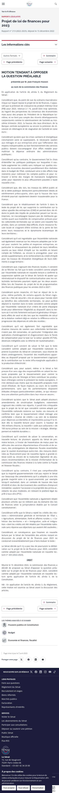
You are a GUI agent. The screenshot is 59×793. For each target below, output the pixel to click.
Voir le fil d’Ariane (8, 11)
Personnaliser (37, 788)
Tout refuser (23, 788)
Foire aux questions (11, 683)
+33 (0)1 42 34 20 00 (21, 765)
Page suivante (46, 62)
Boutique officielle (10, 736)
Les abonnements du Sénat (14, 720)
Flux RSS (5, 740)
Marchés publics (9, 699)
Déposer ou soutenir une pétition (17, 728)
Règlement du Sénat (11, 687)
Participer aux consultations (14, 724)
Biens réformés (9, 695)
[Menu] (3, 4)
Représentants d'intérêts (13, 707)
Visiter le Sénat (8, 716)
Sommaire (51, 55)
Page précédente (14, 62)
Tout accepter (9, 788)
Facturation (7, 703)
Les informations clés (16, 44)
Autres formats (10, 55)
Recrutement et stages (12, 691)
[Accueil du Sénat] (29, 4)
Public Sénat (7, 732)
